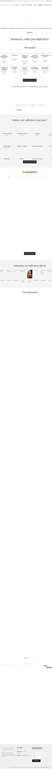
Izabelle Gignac (4, 60)
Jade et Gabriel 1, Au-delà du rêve (45, 68)
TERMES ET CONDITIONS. (45, 767)
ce (22, 158)
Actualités (46, 5)
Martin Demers (24, 60)
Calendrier (40, 5)
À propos (23, 5)
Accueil (18, 5)
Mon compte (48, 0)
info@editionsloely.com (24, 755)
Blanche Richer (14, 70)
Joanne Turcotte (45, 70)
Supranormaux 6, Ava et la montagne (35, 68)
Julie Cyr (44, 59)
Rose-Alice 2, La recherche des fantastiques (4, 68)
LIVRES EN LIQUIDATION (29, 253)
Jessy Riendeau (34, 60)
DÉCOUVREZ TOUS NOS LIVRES (29, 80)
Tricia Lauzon (34, 70)
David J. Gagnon (24, 62)
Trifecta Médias (37, 767)
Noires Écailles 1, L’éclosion (14, 68)
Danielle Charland (14, 58)
